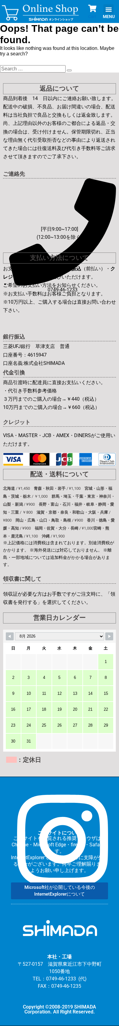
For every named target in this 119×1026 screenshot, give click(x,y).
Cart (92, 16)
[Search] (69, 70)
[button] (108, 9)
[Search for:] (33, 68)
